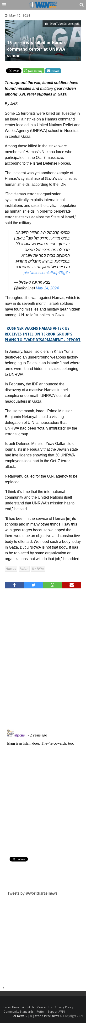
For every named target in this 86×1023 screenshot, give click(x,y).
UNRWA (38, 568)
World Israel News (47, 1016)
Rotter (41, 1011)
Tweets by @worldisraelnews (32, 893)
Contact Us (44, 1007)
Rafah (24, 568)
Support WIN (56, 1011)
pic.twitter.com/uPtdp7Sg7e (47, 273)
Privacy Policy (64, 1007)
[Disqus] (43, 657)
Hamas (11, 568)
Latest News (11, 1007)
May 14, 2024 (47, 288)
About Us (28, 1007)
